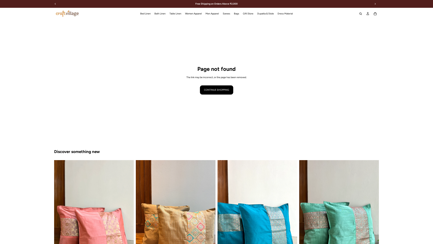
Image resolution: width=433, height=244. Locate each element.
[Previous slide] (55, 4)
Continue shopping (216, 89)
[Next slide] (375, 4)
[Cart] (375, 13)
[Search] (360, 13)
